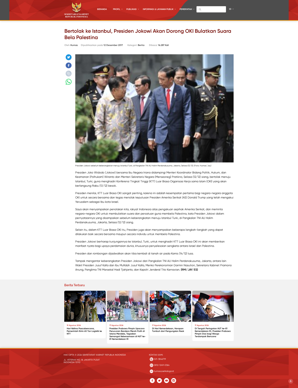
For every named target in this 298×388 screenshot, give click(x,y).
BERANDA (102, 9)
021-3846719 (159, 359)
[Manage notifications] (290, 381)
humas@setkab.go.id (163, 371)
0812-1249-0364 (161, 365)
